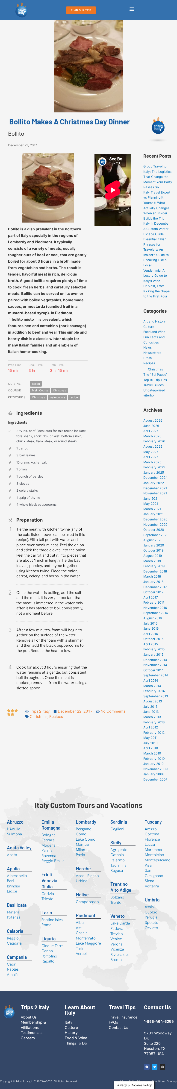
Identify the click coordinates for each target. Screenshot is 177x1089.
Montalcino (154, 854)
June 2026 (151, 426)
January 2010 (153, 764)
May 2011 (150, 738)
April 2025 (150, 457)
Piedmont (85, 915)
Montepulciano (158, 860)
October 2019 (153, 550)
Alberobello (17, 875)
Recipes (56, 716)
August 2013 (152, 701)
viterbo (148, 395)
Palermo (117, 860)
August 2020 (152, 540)
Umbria (152, 899)
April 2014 (150, 680)
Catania (117, 854)
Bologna (48, 834)
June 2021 (151, 498)
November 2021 (155, 493)
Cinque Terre (52, 945)
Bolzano (117, 897)
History (71, 1032)
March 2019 (152, 561)
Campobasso (87, 901)
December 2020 (155, 519)
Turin (80, 948)
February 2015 (154, 649)
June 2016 (151, 628)
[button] (131, 9)
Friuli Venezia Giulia (49, 880)
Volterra (152, 886)
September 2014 (155, 675)
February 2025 (154, 467)
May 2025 (150, 452)
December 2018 (155, 571)
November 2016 (155, 608)
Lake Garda (120, 923)
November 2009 (155, 769)
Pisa (148, 865)
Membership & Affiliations (33, 1025)
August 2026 (152, 420)
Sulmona (14, 834)
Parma (47, 850)
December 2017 (155, 587)
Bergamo (83, 828)
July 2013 (150, 706)
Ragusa (116, 870)
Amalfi (12, 974)
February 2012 (154, 732)
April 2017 (150, 597)
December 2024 (155, 477)
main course (57, 397)
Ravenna (48, 855)
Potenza (14, 917)
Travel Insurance (123, 1017)
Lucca (150, 844)
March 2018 (152, 576)
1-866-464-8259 (159, 1021)
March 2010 (152, 753)
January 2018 (153, 582)
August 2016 (152, 618)
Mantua (82, 844)
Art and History (154, 321)
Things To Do (76, 1043)
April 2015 (150, 644)
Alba (80, 922)
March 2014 (152, 686)
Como (81, 834)
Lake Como (85, 839)
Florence (152, 839)
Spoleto (151, 922)
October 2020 (153, 529)
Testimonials (31, 1032)
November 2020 (155, 524)
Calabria (15, 931)
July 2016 (150, 623)
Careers (28, 1037)
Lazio (46, 912)
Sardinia (118, 822)
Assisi (150, 906)
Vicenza (117, 949)
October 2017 (153, 592)
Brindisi (13, 886)
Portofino (49, 956)
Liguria (48, 938)
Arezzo (151, 828)
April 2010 (150, 748)
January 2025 (153, 472)
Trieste (47, 898)
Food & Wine (76, 1037)
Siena (149, 880)
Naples (13, 969)
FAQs (113, 1022)
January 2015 (153, 654)
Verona (116, 944)
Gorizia (47, 893)
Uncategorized (154, 390)
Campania (17, 957)
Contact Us (118, 1027)
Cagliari (117, 828)
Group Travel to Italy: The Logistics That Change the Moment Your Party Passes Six (157, 176)
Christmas (59, 390)
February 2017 (154, 602)
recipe (74, 397)
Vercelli (82, 953)
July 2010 (150, 743)
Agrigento (118, 849)
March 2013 (152, 717)
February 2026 (154, 441)
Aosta (12, 854)
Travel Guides (153, 385)
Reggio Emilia (53, 860)
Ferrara (48, 839)
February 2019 (154, 566)
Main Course (40, 390)
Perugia (151, 917)
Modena (48, 845)
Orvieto (151, 927)
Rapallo (47, 961)
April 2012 (150, 727)
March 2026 (152, 436)
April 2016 (150, 634)
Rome (46, 924)
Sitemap (172, 1081)
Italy (68, 1022)
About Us (29, 1017)
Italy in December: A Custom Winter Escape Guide (157, 229)
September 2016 (155, 613)
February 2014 (154, 691)
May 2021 (150, 503)
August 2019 (152, 556)
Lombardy (86, 822)
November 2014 (155, 665)
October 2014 (153, 670)
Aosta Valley (19, 847)
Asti (79, 927)
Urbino (82, 880)
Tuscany (153, 822)
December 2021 (155, 488)
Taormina (118, 865)
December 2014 (155, 660)
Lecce (12, 891)
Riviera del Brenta (119, 957)
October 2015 (153, 639)
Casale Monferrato (86, 935)
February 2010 (154, 758)
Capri (12, 964)
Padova (116, 928)
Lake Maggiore (88, 943)
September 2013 (155, 696)
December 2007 (155, 779)
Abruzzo (15, 822)
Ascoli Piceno (87, 875)
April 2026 (151, 431)
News (147, 347)
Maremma (153, 849)
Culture (148, 327)
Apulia (13, 868)
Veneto (117, 916)
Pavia (80, 854)
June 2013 (151, 711)
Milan (80, 849)
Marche (83, 868)
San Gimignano (154, 873)
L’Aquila (13, 828)
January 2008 (153, 774)
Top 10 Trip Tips (155, 380)
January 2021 (153, 514)
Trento (115, 902)
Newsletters (152, 353)
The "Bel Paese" (155, 374)
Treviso (116, 933)
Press (147, 358)
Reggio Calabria (14, 941)
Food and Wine (154, 332)
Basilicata (17, 905)
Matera (13, 912)
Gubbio (151, 912)
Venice (116, 938)
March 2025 (152, 462)
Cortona (152, 834)
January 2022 (153, 483)
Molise (82, 894)
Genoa (47, 950)
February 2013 (154, 722)
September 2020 (155, 535)
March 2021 (152, 509)
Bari (10, 880)
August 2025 (152, 446)
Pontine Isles (52, 919)
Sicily (115, 842)
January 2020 (153, 545)
